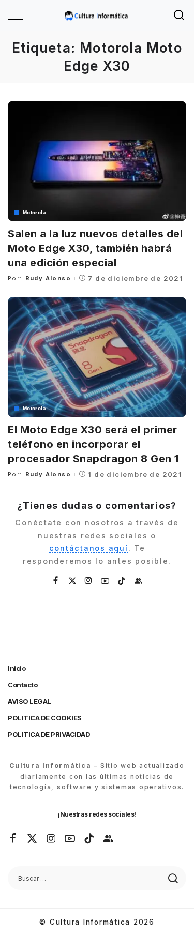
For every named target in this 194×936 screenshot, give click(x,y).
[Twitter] (73, 581)
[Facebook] (56, 581)
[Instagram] (89, 581)
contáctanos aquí (88, 548)
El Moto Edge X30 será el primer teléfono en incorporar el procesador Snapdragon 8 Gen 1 (93, 444)
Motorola (34, 212)
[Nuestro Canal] (138, 581)
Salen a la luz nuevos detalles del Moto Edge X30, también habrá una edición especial (95, 248)
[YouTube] (105, 581)
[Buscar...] (179, 15)
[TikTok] (122, 581)
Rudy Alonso (48, 278)
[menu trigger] (21, 15)
